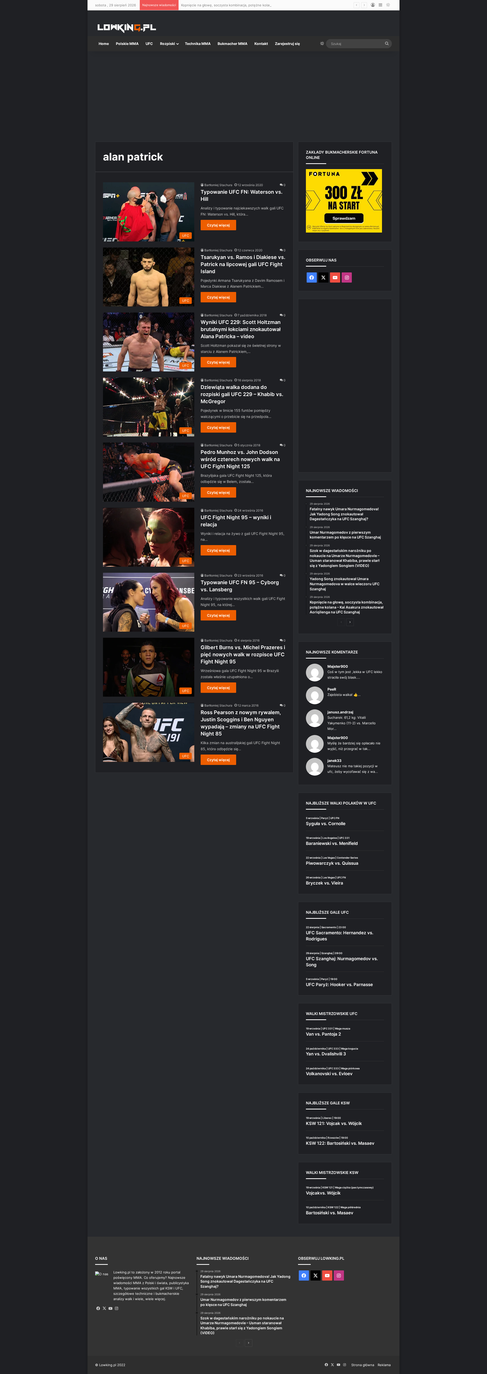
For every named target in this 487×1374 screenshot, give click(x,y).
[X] (104, 1308)
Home (104, 43)
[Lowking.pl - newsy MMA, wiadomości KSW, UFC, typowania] (127, 28)
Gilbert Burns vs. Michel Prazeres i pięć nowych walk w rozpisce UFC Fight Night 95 (243, 654)
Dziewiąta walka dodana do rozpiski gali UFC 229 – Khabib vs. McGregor (242, 394)
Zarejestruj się (287, 43)
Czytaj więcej (218, 225)
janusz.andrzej (340, 712)
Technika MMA (198, 43)
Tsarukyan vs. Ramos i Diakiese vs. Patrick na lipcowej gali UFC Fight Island (243, 264)
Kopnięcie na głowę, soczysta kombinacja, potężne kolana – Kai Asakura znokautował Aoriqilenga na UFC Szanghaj (271, 5)
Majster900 (337, 666)
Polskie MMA (127, 43)
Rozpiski (167, 43)
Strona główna (362, 1365)
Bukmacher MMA (232, 43)
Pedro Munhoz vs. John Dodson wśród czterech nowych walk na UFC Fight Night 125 (240, 459)
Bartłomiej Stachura (218, 185)
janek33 (334, 760)
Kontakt (261, 43)
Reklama (384, 1365)
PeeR (331, 689)
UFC (149, 43)
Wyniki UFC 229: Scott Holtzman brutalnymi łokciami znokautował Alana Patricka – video (241, 329)
